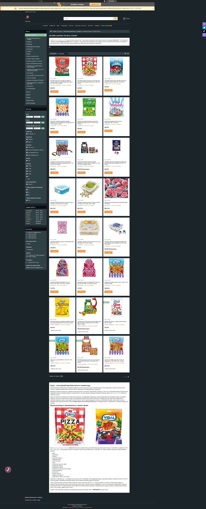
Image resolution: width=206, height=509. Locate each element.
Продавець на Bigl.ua (77, 506)
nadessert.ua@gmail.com (34, 232)
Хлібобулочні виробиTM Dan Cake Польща (34, 66)
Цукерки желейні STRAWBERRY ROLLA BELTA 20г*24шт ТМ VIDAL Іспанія (88, 283)
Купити (55, 91)
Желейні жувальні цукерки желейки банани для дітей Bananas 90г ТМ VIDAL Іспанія (62, 322)
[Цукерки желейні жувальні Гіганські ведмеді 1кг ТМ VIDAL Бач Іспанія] (116, 345)
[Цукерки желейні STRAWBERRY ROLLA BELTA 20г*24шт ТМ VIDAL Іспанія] (89, 268)
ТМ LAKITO (30, 86)
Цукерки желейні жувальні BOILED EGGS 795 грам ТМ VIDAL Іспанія (89, 242)
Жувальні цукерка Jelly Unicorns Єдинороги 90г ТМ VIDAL (113, 122)
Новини (28, 97)
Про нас (71, 25)
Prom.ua (85, 504)
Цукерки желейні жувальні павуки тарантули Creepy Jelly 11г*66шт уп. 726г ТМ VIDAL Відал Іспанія (88, 163)
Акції (58, 25)
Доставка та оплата (80, 25)
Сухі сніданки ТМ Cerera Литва (35, 75)
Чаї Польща (30, 73)
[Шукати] (115, 18)
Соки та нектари (31, 78)
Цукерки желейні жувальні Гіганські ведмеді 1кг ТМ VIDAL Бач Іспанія (114, 360)
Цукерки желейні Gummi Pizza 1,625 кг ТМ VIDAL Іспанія (116, 283)
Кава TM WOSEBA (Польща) (34, 63)
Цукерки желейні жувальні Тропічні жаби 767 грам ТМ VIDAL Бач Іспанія (88, 203)
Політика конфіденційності (86, 507)
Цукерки (29, 41)
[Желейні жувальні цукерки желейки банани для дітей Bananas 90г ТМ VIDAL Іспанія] (62, 307)
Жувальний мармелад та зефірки (72, 31)
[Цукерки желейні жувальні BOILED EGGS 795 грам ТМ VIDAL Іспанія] (89, 227)
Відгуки (28, 94)
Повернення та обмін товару (32, 500)
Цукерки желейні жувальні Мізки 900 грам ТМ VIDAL (115, 203)
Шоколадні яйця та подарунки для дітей (35, 83)
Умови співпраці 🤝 (106, 25)
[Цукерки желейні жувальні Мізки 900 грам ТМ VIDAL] (116, 188)
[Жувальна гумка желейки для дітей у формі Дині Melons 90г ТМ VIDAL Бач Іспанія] (89, 107)
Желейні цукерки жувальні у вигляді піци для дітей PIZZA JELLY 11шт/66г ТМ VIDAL (88, 361)
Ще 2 (29, 179)
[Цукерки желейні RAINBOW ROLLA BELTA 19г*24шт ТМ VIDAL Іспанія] (62, 268)
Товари (51, 25)
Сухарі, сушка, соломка (33, 58)
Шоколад (29, 44)
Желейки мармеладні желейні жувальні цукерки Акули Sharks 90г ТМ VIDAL (115, 81)
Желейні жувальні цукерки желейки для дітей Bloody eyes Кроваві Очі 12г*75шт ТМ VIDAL (115, 243)
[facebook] (49, 47)
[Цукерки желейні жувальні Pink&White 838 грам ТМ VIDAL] (62, 227)
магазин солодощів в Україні (60, 448)
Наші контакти (30, 100)
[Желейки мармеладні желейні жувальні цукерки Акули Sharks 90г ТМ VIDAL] (116, 66)
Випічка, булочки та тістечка (34, 61)
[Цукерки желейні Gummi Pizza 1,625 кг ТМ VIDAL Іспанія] (116, 268)
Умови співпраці (30, 103)
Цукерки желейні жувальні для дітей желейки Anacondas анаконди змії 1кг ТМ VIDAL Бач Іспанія (61, 163)
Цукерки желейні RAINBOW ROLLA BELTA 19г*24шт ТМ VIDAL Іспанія (60, 283)
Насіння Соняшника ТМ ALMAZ (35, 80)
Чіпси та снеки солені (32, 56)
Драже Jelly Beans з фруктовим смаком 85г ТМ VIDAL (115, 322)
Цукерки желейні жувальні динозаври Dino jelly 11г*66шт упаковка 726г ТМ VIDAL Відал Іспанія (89, 323)
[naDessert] (43, 17)
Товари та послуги (57, 31)
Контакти (90, 25)
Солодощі (30, 49)
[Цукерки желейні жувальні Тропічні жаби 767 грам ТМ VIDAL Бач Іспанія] (89, 188)
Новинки (97, 25)
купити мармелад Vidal (60, 40)
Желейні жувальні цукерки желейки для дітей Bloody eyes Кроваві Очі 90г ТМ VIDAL (115, 163)
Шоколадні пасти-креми (33, 46)
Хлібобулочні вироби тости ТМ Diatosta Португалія (35, 70)
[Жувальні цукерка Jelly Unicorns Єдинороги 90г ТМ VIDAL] (116, 107)
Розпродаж (64, 25)
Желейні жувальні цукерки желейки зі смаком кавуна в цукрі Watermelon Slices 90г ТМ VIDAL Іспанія (61, 82)
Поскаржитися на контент (73, 507)
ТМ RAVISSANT (31, 88)
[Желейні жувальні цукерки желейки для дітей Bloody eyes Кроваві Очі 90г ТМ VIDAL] (116, 147)
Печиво (29, 51)
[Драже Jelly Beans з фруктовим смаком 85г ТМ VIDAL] (116, 307)
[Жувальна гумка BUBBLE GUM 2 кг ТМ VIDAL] (62, 345)
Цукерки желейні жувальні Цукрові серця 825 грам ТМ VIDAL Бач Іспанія (61, 203)
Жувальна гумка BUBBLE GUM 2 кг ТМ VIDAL (61, 360)
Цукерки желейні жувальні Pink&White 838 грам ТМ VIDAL (61, 242)
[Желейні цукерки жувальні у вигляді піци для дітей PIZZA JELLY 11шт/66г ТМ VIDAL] (89, 345)
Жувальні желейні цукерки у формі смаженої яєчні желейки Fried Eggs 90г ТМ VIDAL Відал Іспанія (62, 123)
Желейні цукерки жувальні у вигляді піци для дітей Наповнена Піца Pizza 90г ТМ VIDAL (88, 82)
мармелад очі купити (116, 393)
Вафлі (28, 54)
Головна (45, 25)
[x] (51, 47)
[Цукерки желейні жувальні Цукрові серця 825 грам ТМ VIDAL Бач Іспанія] (62, 188)
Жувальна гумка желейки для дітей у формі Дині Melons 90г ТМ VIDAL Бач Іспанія (87, 123)
